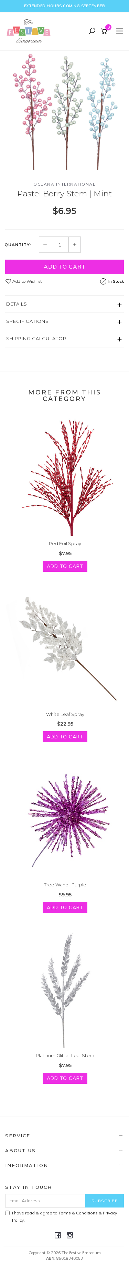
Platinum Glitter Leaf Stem (65, 1055)
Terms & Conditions (78, 1212)
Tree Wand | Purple (65, 884)
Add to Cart (65, 266)
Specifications (27, 321)
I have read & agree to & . (64, 1216)
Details (16, 304)
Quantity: (17, 245)
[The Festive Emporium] (30, 31)
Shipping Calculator (36, 338)
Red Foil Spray (65, 543)
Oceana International (64, 184)
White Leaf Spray (65, 714)
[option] (64, 110)
